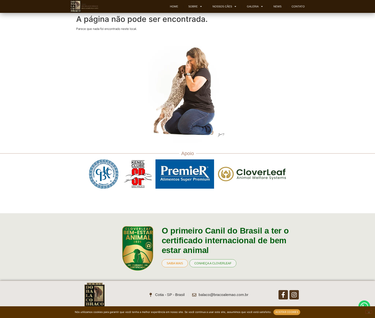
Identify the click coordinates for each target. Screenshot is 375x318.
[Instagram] (294, 294)
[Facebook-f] (283, 294)
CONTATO (298, 6)
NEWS (277, 6)
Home (174, 6)
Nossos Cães (222, 6)
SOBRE (193, 6)
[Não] (368, 312)
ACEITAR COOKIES (286, 312)
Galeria (253, 6)
